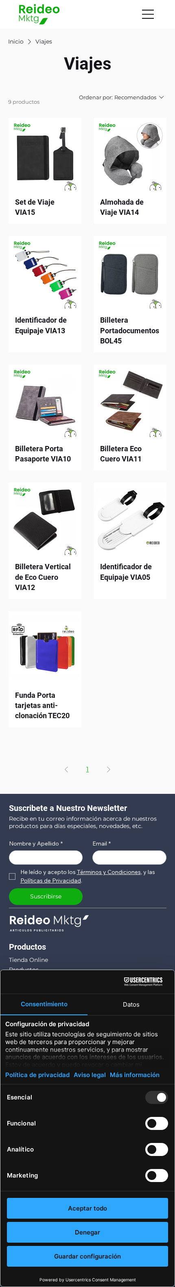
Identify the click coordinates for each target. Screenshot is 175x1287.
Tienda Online (28, 960)
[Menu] (148, 14)
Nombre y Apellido (36, 843)
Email (101, 843)
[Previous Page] (66, 769)
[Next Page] (109, 769)
